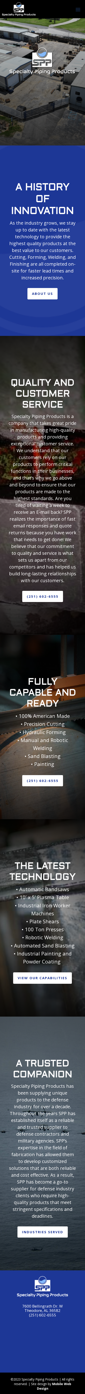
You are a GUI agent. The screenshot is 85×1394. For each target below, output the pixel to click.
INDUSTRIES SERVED (42, 1232)
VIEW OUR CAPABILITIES (42, 978)
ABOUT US (42, 293)
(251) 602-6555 (42, 596)
